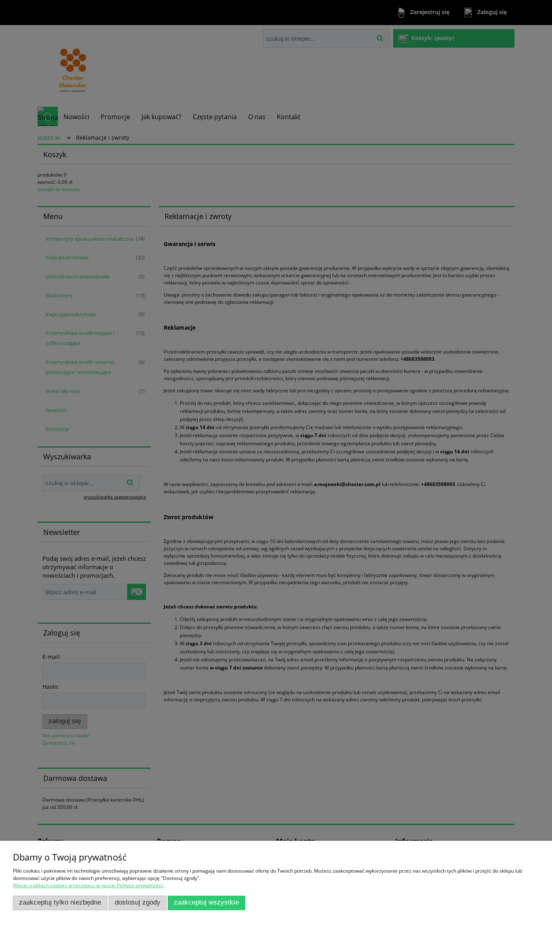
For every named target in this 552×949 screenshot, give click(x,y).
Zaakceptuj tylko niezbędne (60, 902)
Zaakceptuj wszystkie (206, 902)
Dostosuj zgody (137, 902)
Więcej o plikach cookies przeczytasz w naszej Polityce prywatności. (88, 885)
